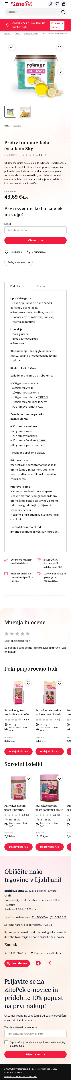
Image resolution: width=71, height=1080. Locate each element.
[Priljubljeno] (28, 683)
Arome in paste (31, 33)
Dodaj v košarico (18, 751)
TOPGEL (43, 397)
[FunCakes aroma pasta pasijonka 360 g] (50, 788)
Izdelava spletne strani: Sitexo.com (20, 1076)
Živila (17, 33)
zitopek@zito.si (52, 953)
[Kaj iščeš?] (63, 12)
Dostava (41, 286)
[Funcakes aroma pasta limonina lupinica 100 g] (18, 788)
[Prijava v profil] (51, 4)
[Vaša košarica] (64, 4)
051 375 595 (38, 917)
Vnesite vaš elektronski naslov (20, 1027)
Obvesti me (35, 240)
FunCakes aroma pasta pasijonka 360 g (49, 807)
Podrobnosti (17, 286)
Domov (7, 33)
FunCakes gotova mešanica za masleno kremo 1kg (18, 713)
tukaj (21, 1046)
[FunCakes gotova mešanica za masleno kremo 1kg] (18, 693)
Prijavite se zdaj (35, 1054)
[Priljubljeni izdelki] (57, 4)
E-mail (7, 224)
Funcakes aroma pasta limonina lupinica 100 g (14, 808)
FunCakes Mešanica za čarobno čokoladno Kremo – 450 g (49, 713)
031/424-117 (46, 925)
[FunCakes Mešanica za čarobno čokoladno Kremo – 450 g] (50, 693)
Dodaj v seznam (16, 262)
